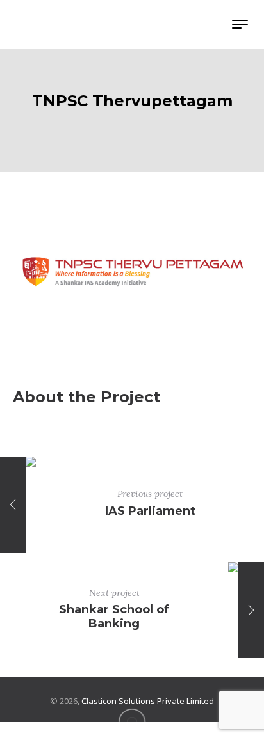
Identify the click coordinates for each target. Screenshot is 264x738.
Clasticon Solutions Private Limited (147, 701)
